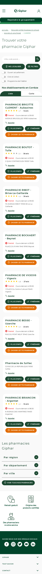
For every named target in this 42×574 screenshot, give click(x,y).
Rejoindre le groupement (21, 20)
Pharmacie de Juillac (18, 363)
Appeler (11, 123)
